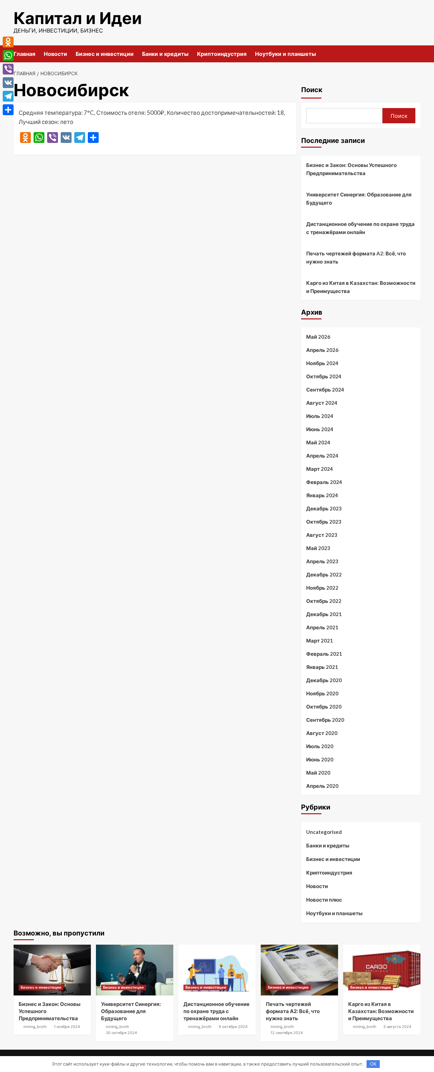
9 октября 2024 (233, 1026)
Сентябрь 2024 (325, 389)
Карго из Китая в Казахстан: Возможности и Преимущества (360, 287)
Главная (24, 53)
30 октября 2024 (121, 1032)
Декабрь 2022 (324, 574)
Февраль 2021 (324, 654)
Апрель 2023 (322, 561)
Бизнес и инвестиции (105, 53)
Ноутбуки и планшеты (285, 53)
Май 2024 (318, 442)
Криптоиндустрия (221, 53)
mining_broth (35, 1026)
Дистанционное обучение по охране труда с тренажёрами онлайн (360, 228)
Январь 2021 (322, 667)
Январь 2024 (322, 495)
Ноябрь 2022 (322, 588)
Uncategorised (324, 832)
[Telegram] (8, 96)
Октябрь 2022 (323, 601)
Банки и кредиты (165, 53)
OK (373, 1064)
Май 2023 (318, 548)
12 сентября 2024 (287, 1032)
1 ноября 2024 (67, 1026)
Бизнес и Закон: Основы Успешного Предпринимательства (351, 169)
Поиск (311, 90)
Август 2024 (321, 403)
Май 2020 (318, 773)
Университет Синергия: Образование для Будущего (359, 198)
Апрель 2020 (322, 786)
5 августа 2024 (397, 1026)
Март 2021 (319, 640)
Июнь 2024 (319, 429)
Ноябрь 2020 (322, 693)
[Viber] (8, 69)
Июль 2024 (319, 416)
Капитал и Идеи (78, 18)
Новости (55, 53)
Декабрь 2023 (324, 508)
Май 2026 (318, 337)
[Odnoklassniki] (8, 42)
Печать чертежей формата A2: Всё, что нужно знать (356, 257)
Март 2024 (319, 469)
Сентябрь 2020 (325, 720)
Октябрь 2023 (323, 522)
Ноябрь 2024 (322, 363)
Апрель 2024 (322, 456)
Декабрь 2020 (324, 680)
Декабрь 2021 (324, 614)
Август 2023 (321, 535)
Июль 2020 (319, 746)
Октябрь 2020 (323, 706)
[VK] (8, 82)
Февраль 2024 (324, 482)
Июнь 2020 (319, 759)
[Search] (416, 54)
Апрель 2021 (322, 627)
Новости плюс (324, 900)
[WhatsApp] (8, 55)
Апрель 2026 (322, 350)
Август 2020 (321, 733)
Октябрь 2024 (323, 376)
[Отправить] (8, 110)
